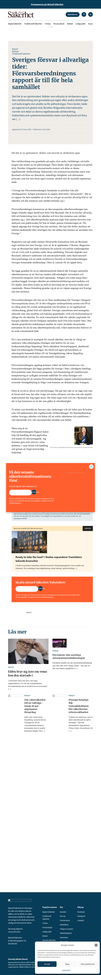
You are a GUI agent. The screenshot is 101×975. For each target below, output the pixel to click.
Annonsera (64, 937)
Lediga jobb (80, 23)
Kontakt (63, 912)
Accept (47, 964)
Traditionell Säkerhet (33, 23)
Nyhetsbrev (72, 14)
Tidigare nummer (66, 929)
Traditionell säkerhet (21, 53)
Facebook (81, 912)
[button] (96, 945)
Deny (67, 964)
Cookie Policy (66, 970)
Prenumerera (65, 920)
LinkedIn (80, 920)
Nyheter (15, 51)
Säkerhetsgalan (66, 933)
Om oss (62, 916)
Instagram (81, 916)
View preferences (88, 964)
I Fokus (48, 23)
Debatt (70, 23)
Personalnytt (58, 23)
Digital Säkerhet (15, 23)
